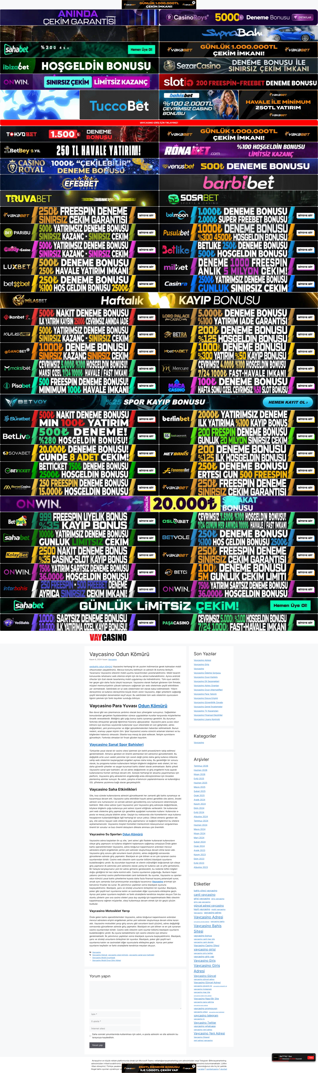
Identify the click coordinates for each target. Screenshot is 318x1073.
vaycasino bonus (203, 935)
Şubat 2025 (199, 791)
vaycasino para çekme (201, 1005)
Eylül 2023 (199, 863)
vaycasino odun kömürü (118, 955)
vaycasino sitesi (201, 1012)
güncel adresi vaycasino (209, 905)
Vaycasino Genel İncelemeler (208, 706)
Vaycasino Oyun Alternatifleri (208, 690)
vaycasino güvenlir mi (220, 986)
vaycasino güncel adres (204, 979)
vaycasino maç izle (202, 992)
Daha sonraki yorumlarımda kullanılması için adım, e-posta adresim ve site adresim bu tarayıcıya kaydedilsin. (135, 1036)
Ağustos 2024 (201, 816)
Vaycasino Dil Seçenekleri (206, 681)
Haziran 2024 (200, 825)
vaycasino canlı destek (204, 942)
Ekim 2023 (199, 859)
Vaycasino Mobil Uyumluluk (103, 958)
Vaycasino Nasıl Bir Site (206, 998)
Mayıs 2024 (199, 829)
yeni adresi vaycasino (203, 1040)
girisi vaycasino (202, 898)
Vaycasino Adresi (202, 660)
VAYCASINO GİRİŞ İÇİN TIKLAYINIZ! (159, 122)
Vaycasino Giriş (201, 664)
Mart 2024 (199, 837)
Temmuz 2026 (201, 766)
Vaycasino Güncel (99, 955)
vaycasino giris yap (204, 956)
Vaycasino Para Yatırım (205, 694)
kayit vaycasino (202, 909)
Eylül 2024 (199, 812)
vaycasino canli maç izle (204, 939)
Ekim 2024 (199, 808)
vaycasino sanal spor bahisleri (141, 955)
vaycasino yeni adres (203, 1029)
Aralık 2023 (199, 850)
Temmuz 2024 (201, 821)
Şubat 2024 (200, 842)
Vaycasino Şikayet (202, 1037)
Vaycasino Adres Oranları (206, 685)
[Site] (79, 215)
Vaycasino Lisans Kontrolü (207, 719)
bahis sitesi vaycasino (205, 890)
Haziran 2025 (200, 783)
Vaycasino (96, 952)
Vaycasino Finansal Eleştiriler (208, 715)
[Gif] (159, 300)
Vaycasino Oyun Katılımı (206, 677)
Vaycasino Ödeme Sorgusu (207, 673)
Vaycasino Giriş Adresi (207, 968)
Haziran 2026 (200, 770)
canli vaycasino (204, 894)
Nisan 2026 (199, 774)
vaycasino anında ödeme (201, 921)
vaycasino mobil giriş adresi (203, 996)
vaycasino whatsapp (205, 1026)
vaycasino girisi (205, 949)
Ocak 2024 (199, 846)
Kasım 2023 (200, 854)
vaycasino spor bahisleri (216, 1012)
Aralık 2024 (199, 799)
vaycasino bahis (217, 921)
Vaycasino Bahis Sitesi (207, 928)
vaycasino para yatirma (204, 1002)
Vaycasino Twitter (205, 1022)
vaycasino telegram (206, 1015)
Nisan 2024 (199, 833)
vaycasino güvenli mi (203, 986)
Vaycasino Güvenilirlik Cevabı (208, 702)
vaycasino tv (199, 1019)
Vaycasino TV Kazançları (206, 711)
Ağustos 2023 (201, 867)
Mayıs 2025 (199, 787)
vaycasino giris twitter (203, 953)
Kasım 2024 (200, 804)
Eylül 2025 (199, 778)
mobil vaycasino (218, 909)
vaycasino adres (212, 912)
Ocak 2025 (199, 795)
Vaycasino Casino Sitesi (206, 945)
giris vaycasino (217, 899)
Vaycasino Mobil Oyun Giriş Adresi (106, 960)
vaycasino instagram (203, 989)
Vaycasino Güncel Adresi (207, 982)
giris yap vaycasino (202, 902)
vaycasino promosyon (205, 1008)
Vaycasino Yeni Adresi (209, 1033)
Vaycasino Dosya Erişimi (206, 698)
